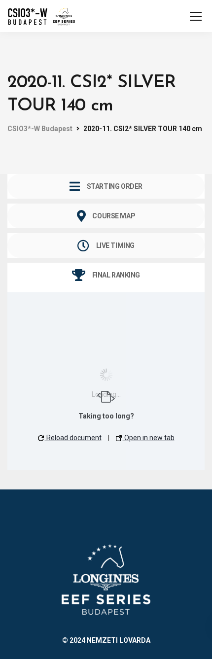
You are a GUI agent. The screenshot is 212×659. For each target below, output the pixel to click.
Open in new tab (149, 438)
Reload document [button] (73, 438)
